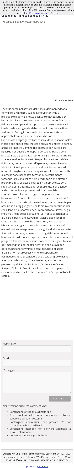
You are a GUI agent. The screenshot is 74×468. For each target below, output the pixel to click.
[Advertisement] (37, 307)
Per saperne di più (38, 13)
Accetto (54, 13)
